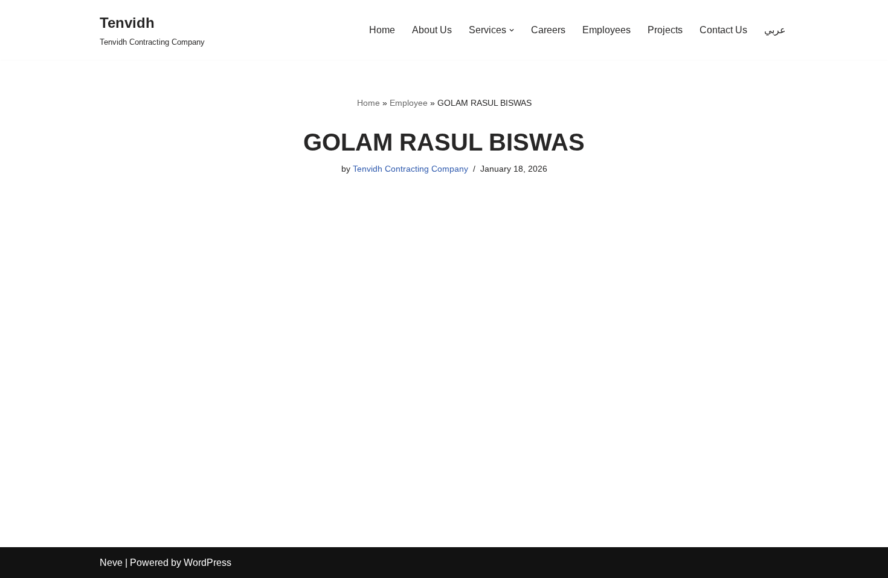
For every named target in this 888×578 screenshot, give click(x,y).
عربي (775, 30)
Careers (548, 30)
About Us (432, 30)
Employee (409, 103)
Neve (111, 562)
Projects (665, 30)
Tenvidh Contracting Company (410, 169)
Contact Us (723, 30)
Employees (606, 30)
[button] (511, 30)
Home (382, 30)
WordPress (207, 562)
